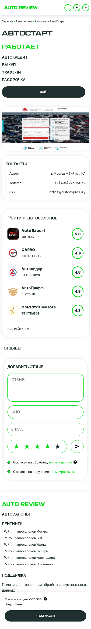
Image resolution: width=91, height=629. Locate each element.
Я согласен (45, 616)
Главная (7, 21)
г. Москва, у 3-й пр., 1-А (68, 173)
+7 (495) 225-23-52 (69, 182)
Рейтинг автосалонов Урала (25, 544)
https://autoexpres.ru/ (67, 192)
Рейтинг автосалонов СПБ (23, 538)
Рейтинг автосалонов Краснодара (29, 557)
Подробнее (13, 604)
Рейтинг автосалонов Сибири (26, 551)
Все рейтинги (18, 329)
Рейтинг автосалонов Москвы (26, 531)
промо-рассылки (63, 471)
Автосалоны (24, 21)
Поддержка (14, 575)
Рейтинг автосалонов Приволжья (28, 564)
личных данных (60, 462)
